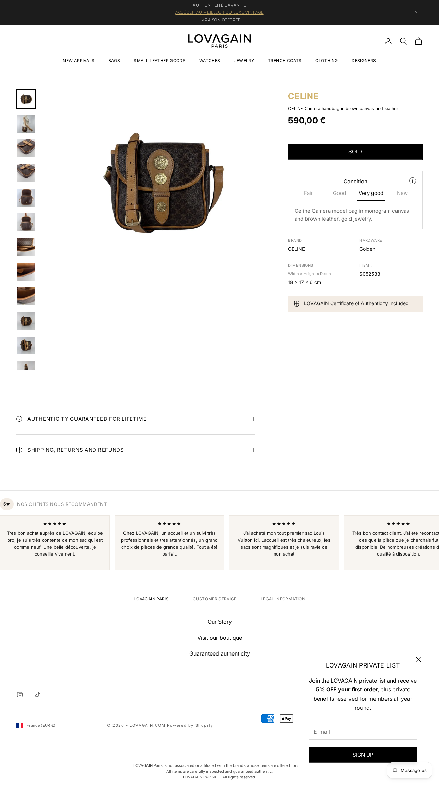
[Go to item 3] (26, 148)
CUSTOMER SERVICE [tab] (215, 598)
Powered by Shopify (190, 725)
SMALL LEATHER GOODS (160, 60)
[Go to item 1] (26, 99)
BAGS (114, 60)
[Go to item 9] (26, 296)
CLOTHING (326, 60)
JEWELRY (244, 60)
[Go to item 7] (26, 247)
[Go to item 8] (26, 271)
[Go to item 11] (26, 345)
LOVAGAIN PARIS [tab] (151, 598)
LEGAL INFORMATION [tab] (283, 598)
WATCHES (210, 60)
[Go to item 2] (26, 123)
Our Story (219, 621)
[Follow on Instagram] (19, 694)
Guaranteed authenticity (219, 653)
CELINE (303, 96)
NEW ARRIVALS (78, 60)
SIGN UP (363, 754)
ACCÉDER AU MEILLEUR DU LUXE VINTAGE (219, 12)
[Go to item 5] (26, 197)
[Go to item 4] (26, 173)
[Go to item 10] (26, 321)
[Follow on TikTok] (37, 694)
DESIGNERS (364, 60)
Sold (355, 152)
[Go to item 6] (26, 222)
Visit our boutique (219, 637)
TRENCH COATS (284, 60)
